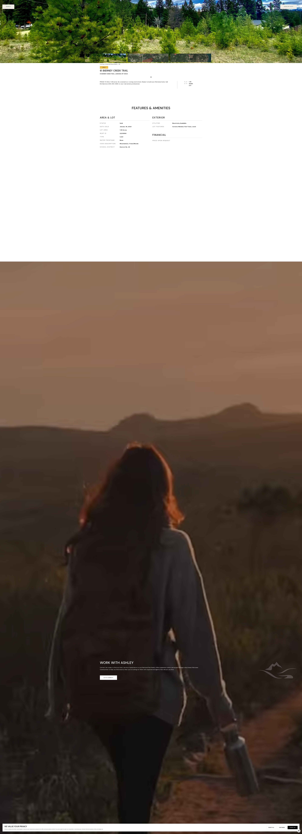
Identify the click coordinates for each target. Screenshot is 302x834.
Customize (282, 827)
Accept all (293, 827)
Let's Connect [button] (108, 677)
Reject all (271, 827)
